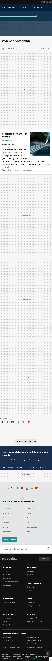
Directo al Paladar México (12, 647)
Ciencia (21, 49)
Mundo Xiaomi (8, 585)
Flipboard (29, 422)
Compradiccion (8, 625)
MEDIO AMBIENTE (38, 7)
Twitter (2, 422)
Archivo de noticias (27, 441)
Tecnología (7, 140)
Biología (6, 518)
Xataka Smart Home (10, 581)
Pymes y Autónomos (34, 621)
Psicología (33, 467)
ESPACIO (23, 7)
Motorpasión (31, 602)
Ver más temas (9, 539)
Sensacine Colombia (34, 644)
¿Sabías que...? (21, 467)
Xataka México (8, 637)
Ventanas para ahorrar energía (14, 135)
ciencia (5, 527)
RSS (23, 422)
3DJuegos (30, 571)
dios (28, 531)
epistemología (32, 527)
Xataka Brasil (8, 640)
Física (29, 513)
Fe (50, 467)
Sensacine (31, 587)
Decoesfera (7, 621)
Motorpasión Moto (34, 606)
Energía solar (33, 49)
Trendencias (7, 618)
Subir (43, 559)
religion (43, 467)
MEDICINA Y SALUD (9, 7)
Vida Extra (30, 575)
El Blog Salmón (32, 618)
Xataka (5, 571)
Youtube (13, 422)
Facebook (7, 422)
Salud (29, 518)
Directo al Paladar (9, 602)
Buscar (48, 549)
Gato (43, 49)
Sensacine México (34, 640)
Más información (28, 658)
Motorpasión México (34, 647)
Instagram (18, 422)
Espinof (29, 590)
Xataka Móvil (7, 575)
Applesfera (7, 578)
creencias (7, 531)
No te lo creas (8, 513)
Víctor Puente (13, 170)
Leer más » (6, 167)
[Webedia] (46, 1)
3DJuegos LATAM (33, 637)
